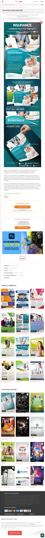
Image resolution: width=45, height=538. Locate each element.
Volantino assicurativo (21, 309)
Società (32, 437)
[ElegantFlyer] (19, 2)
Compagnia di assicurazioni (7, 309)
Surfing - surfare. (19, 463)
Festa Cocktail (33, 463)
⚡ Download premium (22, 206)
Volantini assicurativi (14, 265)
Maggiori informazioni (18, 272)
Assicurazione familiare (6, 333)
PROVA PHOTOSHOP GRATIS (22, 16)
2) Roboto (6, 197)
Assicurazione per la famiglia (22, 357)
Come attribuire (19, 275)
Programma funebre (5, 413)
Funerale (32, 487)
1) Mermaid (6, 196)
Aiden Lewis (11, 270)
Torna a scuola (33, 413)
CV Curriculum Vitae (5, 487)
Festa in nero (19, 413)
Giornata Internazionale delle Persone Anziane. (7, 438)
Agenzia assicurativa (5, 357)
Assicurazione (33, 357)
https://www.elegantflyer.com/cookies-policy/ (8, 525)
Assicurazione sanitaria (35, 309)
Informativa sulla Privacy (12, 527)
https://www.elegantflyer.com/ (31, 522)
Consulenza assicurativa (35, 333)
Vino (17, 437)
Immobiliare (18, 487)
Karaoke (3, 463)
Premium (36, 1)
